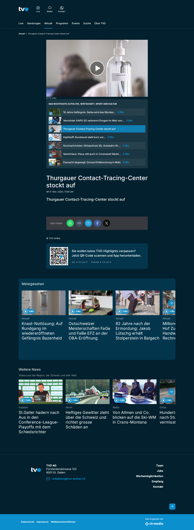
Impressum (42, 521)
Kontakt (158, 486)
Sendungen (34, 23)
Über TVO (100, 23)
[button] (79, 223)
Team (159, 465)
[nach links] (22, 303)
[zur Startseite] (23, 9)
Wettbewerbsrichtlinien (63, 521)
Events (76, 23)
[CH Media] (154, 523)
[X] (106, 223)
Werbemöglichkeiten (149, 476)
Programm (62, 23)
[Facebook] (97, 223)
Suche (87, 23)
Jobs (160, 470)
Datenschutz (27, 521)
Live (21, 23)
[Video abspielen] (97, 68)
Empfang (157, 481)
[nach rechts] (171, 303)
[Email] (88, 223)
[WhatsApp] (70, 223)
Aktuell (48, 23)
